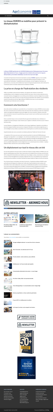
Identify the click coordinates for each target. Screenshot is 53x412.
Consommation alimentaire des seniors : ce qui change (25, 271)
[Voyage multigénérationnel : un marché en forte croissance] (8, 242)
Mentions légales (7, 399)
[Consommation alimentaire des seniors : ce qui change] (8, 271)
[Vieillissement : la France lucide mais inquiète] (8, 264)
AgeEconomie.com (24, 393)
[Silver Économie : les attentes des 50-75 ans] (8, 249)
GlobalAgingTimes (24, 391)
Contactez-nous (7, 393)
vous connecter (12, 237)
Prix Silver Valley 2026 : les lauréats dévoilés (10, 225)
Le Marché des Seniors (41, 391)
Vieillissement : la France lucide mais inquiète (23, 264)
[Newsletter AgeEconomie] (26, 205)
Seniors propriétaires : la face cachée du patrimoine (24, 292)
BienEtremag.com (24, 401)
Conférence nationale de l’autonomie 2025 (26, 225)
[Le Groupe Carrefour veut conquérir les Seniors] (8, 307)
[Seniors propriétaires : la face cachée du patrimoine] (8, 293)
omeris (23, 208)
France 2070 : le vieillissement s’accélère (22, 300)
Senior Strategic (23, 394)
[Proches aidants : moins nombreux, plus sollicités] (8, 256)
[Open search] (48, 15)
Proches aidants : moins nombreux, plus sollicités (24, 256)
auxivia (9, 208)
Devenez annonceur (8, 396)
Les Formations (39, 396)
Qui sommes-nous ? (8, 391)
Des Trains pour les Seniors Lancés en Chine (41, 225)
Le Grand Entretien (24, 399)
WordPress (41, 410)
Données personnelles (9, 397)
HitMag (47, 410)
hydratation (18, 208)
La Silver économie (40, 393)
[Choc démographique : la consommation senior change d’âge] (8, 285)
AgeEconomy (23, 396)
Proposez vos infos (8, 394)
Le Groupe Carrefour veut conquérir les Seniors (24, 307)
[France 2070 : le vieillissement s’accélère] (8, 300)
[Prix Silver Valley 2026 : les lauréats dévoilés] (11, 219)
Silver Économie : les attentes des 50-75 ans (23, 249)
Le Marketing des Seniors (41, 394)
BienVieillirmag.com (24, 402)
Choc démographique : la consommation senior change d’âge (26, 285)
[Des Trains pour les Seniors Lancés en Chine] (42, 219)
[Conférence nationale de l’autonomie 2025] (27, 219)
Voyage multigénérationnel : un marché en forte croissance (26, 242)
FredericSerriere (23, 397)
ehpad (13, 208)
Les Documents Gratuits (41, 397)
